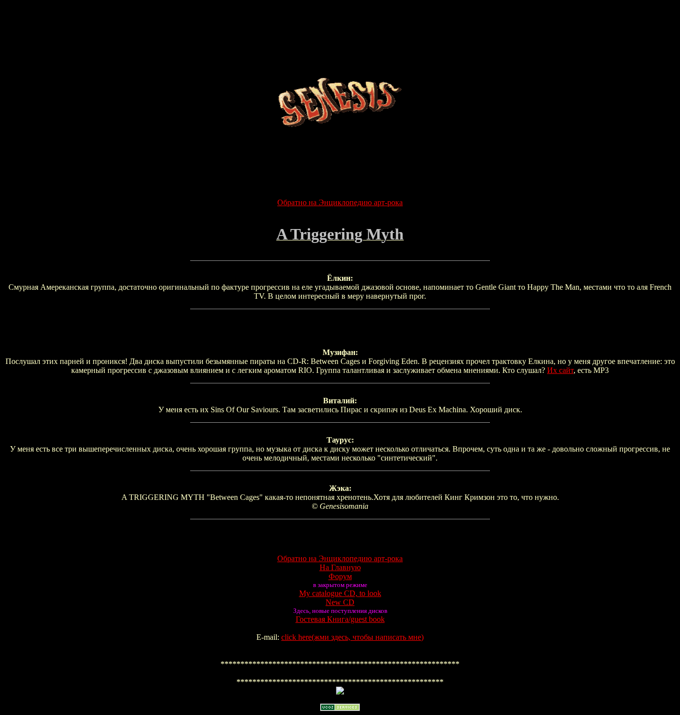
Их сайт (560, 370)
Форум (340, 576)
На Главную (340, 567)
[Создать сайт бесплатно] (340, 708)
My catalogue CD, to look (340, 593)
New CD (340, 602)
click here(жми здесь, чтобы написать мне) (352, 637)
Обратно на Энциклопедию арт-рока (340, 202)
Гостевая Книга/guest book (340, 619)
